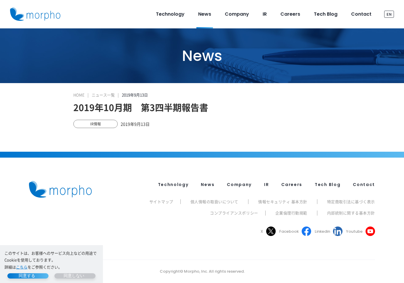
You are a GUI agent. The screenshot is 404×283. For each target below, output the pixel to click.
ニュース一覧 (103, 95)
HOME (79, 95)
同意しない (74, 275)
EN (389, 14)
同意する (27, 275)
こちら (22, 267)
